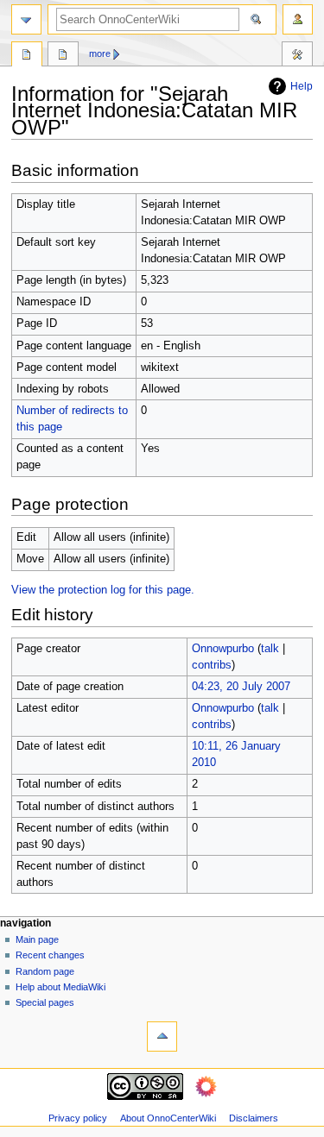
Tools (297, 56)
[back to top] (162, 1036)
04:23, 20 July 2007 (241, 687)
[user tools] (298, 19)
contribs (212, 665)
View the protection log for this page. (102, 590)
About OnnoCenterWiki (168, 1118)
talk (270, 649)
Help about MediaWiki (60, 987)
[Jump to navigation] (26, 19)
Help (301, 86)
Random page (45, 971)
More (100, 53)
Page (26, 56)
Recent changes (50, 955)
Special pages (45, 1002)
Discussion (63, 56)
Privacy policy (77, 1118)
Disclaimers (253, 1118)
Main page (37, 939)
